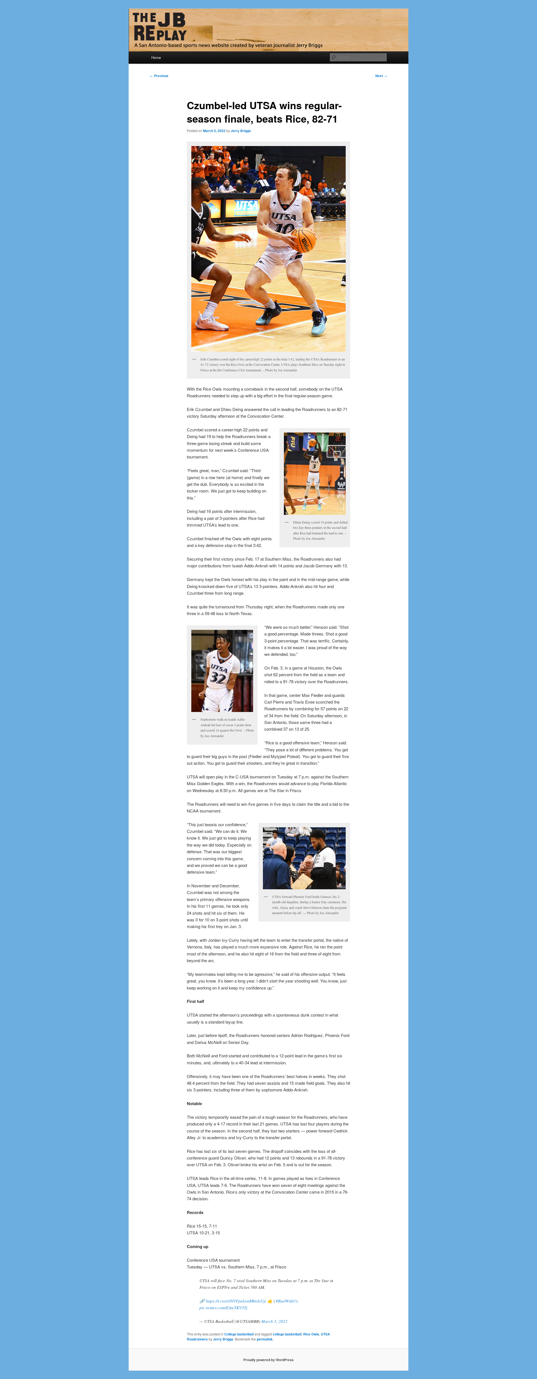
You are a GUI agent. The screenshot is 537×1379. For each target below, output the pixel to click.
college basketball (287, 1334)
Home (156, 57)
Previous (159, 75)
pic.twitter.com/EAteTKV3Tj (223, 1307)
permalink (265, 1339)
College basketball (239, 1334)
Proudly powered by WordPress (268, 1359)
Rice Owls (311, 1334)
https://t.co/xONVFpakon (227, 1301)
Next (381, 75)
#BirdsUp (257, 1301)
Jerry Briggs (241, 130)
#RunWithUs (287, 1301)
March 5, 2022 (274, 1321)
